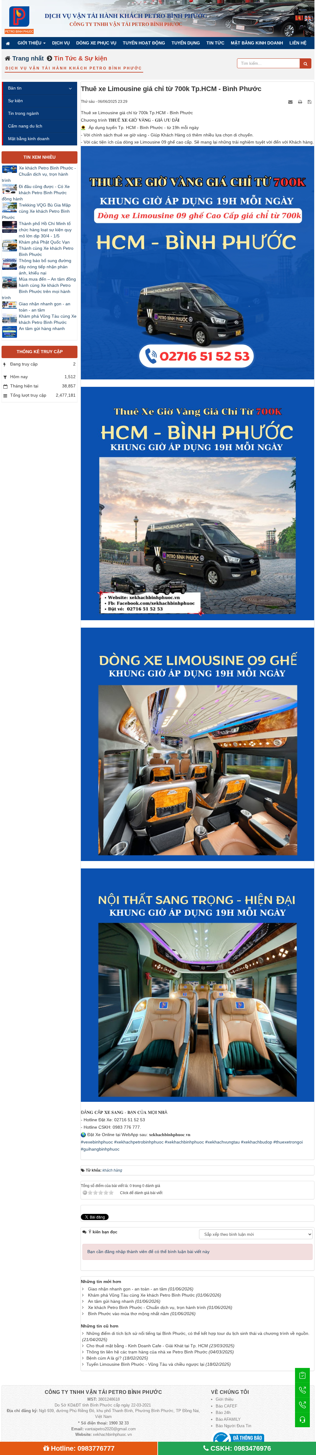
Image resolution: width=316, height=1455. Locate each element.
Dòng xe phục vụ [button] (96, 42)
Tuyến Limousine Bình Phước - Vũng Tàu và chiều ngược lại (145, 1364)
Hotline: (82, 1448)
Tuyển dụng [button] (186, 42)
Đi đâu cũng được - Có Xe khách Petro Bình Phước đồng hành (36, 192)
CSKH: (240, 1448)
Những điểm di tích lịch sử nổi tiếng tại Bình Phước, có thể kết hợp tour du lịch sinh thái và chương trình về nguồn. (198, 1333)
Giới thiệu (224, 1399)
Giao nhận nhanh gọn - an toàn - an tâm (127, 1288)
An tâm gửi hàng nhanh (111, 1301)
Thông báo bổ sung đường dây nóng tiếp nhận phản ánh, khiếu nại (45, 266)
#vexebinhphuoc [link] (97, 1141)
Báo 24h (223, 1412)
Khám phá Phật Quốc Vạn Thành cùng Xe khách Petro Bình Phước (46, 248)
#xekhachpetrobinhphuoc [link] (139, 1141)
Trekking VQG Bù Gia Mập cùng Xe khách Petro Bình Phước (36, 211)
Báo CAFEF (226, 1406)
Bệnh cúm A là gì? (104, 1358)
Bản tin (15, 88)
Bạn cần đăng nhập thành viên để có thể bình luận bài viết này (148, 1251)
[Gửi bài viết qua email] (291, 101)
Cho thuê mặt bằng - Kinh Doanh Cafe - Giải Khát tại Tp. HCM (147, 1345)
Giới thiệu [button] (30, 42)
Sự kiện (15, 100)
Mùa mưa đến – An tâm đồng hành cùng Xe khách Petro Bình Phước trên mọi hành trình (39, 288)
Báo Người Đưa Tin (233, 1426)
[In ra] (300, 101)
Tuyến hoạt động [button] (144, 42)
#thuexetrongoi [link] (288, 1141)
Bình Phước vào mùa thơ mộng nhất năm (128, 1313)
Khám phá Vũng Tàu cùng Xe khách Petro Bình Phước (141, 1295)
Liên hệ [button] (297, 42)
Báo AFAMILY (228, 1419)
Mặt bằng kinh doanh (28, 138)
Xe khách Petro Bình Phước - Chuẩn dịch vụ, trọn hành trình (147, 1307)
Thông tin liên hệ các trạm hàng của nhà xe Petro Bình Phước (146, 1351)
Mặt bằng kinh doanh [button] (257, 42)
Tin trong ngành (23, 113)
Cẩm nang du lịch (25, 125)
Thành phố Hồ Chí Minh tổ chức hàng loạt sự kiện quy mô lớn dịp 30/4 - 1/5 (45, 229)
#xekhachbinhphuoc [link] (184, 1141)
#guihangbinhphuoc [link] (100, 1149)
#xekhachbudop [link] (256, 1141)
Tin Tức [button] (215, 42)
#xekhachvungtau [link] (222, 1141)
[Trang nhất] (8, 43)
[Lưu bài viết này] (310, 101)
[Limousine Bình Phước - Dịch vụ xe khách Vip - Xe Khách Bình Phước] (19, 18)
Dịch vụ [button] (61, 42)
